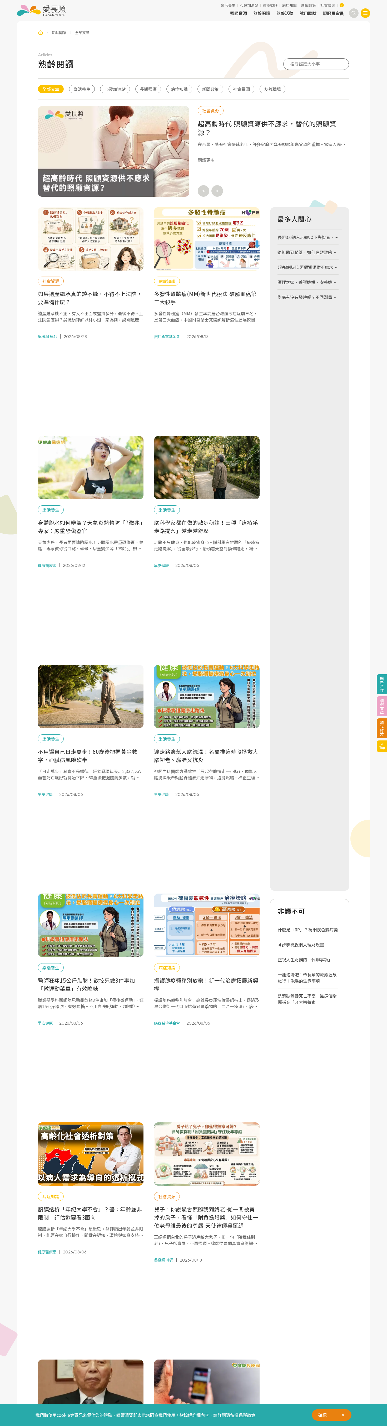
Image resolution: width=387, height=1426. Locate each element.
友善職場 (272, 89)
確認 (322, 1415)
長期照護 (270, 5)
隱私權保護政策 (240, 1415)
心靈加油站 (249, 5)
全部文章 (50, 89)
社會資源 (327, 5)
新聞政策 (308, 5)
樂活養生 (228, 5)
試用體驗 (308, 13)
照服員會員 (333, 13)
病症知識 (289, 5)
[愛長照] (41, 10)
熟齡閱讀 (261, 13)
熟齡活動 (284, 13)
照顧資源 (238, 13)
